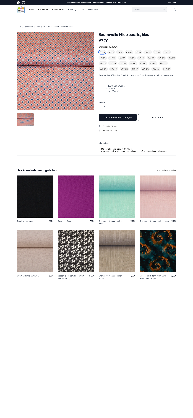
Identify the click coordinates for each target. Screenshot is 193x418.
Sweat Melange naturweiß (28, 276)
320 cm (145, 69)
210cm (103, 63)
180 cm (151, 58)
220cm (112, 63)
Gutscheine (93, 9)
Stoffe (31, 9)
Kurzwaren (43, 9)
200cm (172, 58)
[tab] (25, 119)
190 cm (161, 58)
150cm (122, 58)
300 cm (124, 69)
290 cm (113, 69)
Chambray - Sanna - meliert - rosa (154, 221)
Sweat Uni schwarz (25, 221)
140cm (112, 58)
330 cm (156, 69)
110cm (157, 52)
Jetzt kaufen (157, 117)
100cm (147, 52)
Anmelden (172, 2)
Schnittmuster (58, 9)
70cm (120, 52)
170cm (141, 58)
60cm (111, 52)
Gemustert (40, 27)
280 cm (103, 69)
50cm (102, 52)
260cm (153, 63)
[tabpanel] (55, 71)
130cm (103, 58)
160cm (132, 58)
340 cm (166, 69)
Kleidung (72, 9)
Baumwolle (28, 27)
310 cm (135, 69)
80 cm (129, 52)
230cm (123, 63)
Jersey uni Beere (65, 221)
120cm (166, 52)
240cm (133, 63)
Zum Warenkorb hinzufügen (118, 117)
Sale (82, 9)
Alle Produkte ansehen (166, 170)
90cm (138, 52)
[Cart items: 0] (174, 9)
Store (19, 27)
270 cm (163, 63)
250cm (143, 63)
